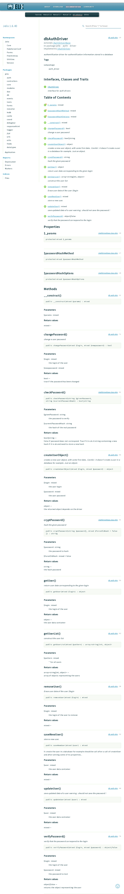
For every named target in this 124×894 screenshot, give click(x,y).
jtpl (8, 133)
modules (11, 88)
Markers (8, 168)
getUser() (52, 167)
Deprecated (10, 162)
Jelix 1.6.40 (10, 26)
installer (11, 109)
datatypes (11, 147)
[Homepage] (16, 7)
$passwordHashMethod (58, 110)
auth (9, 77)
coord (9, 119)
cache (9, 116)
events (10, 98)
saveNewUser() (54, 196)
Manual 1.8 (47, 15)
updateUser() (54, 206)
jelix (7, 74)
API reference (77, 15)
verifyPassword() (55, 216)
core (9, 84)
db (8, 95)
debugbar (11, 123)
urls (8, 136)
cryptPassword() (55, 157)
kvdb (9, 112)
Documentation (73, 7)
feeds (9, 143)
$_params (52, 105)
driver (73, 45)
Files (7, 178)
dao (8, 91)
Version (10, 63)
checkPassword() (55, 138)
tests (9, 102)
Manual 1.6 (67, 15)
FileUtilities (12, 56)
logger (10, 130)
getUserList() (54, 177)
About (47, 7)
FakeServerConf (14, 49)
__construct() (54, 122)
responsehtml (13, 126)
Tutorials (38, 15)
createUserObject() (56, 144)
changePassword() (56, 128)
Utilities (11, 59)
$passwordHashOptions (58, 116)
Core (9, 45)
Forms (10, 52)
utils (9, 140)
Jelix (7, 41)
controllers (12, 81)
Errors (8, 165)
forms (9, 105)
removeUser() (54, 186)
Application (10, 152)
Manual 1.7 (57, 15)
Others (86, 15)
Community (89, 7)
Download (58, 7)
